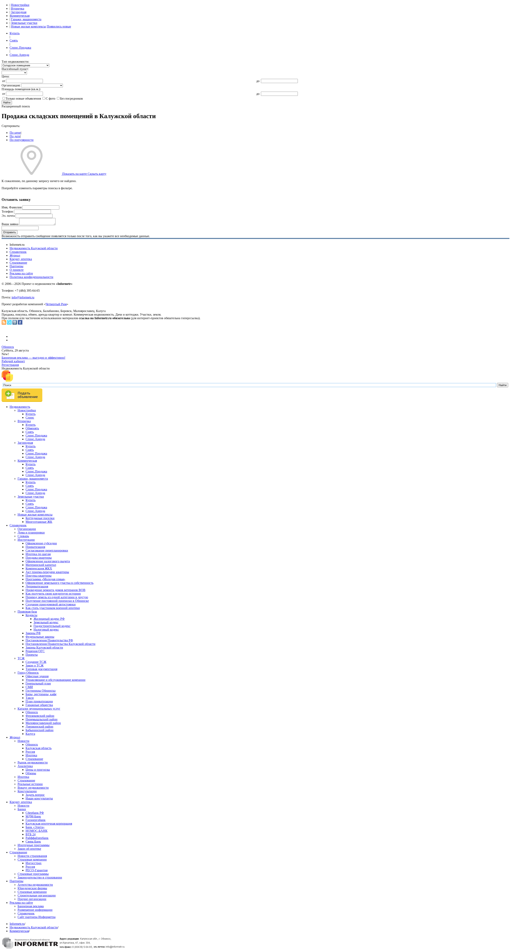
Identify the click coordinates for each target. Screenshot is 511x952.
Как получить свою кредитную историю (53, 593)
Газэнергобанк (36, 820)
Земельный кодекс (46, 622)
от (3, 81)
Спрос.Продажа (20, 47)
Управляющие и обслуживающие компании (55, 680)
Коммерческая (20, 15)
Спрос (30, 417)
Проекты (32, 654)
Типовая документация (41, 669)
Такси (30, 697)
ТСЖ (21, 658)
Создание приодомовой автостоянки (51, 604)
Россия (30, 751)
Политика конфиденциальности (31, 277)
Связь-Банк (33, 841)
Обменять (32, 428)
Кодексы (31, 615)
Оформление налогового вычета (48, 561)
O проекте (17, 269)
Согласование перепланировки (47, 550)
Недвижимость (20, 406)
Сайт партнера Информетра (36, 917)
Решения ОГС (35, 651)
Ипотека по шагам (38, 554)
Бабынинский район (39, 730)
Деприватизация (37, 586)
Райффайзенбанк (37, 838)
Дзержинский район (39, 726)
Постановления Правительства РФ (49, 640)
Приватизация (35, 547)
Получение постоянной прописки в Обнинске (57, 600)
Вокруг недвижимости (33, 787)
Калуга (30, 733)
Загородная (18, 12)
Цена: (5, 76)
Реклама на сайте (21, 273)
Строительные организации (37, 895)
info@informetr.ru (23, 297)
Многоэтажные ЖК (39, 521)
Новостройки (20, 5)
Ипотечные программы (34, 845)
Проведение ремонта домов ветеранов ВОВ (55, 590)
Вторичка (17, 8)
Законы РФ (33, 633)
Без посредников (71, 98)
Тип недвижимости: (15, 61)
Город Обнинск (28, 672)
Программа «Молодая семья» (45, 579)
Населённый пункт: (15, 69)
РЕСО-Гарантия (37, 870)
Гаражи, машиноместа (26, 19)
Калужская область (38, 748)
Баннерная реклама (31, 906)
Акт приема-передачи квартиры (47, 572)
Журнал (15, 255)
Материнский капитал (41, 565)
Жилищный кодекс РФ (49, 618)
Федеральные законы (40, 636)
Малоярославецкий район (43, 723)
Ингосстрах (34, 863)
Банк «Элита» (35, 827)
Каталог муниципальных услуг (39, 708)
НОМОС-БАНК (37, 830)
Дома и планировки (31, 532)
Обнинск (8, 347)
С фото (50, 98)
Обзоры (31, 773)
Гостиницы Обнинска (40, 690)
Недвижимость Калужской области (34, 248)
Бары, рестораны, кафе (41, 694)
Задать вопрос (35, 794)
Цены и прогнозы (38, 769)
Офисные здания (37, 676)
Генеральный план (38, 683)
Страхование (18, 262)
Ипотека (31, 755)
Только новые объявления (23, 98)
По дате (15, 136)
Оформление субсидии (41, 543)
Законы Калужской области (44, 647)
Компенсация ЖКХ (39, 568)
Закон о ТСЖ (35, 665)
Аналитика (25, 766)
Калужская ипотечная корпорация (49, 823)
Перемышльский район (41, 719)
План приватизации (39, 701)
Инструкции (26, 539)
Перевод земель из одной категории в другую (57, 597)
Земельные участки (24, 23)
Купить (15, 33)
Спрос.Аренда (19, 54)
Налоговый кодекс (46, 629)
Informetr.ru (17, 923)
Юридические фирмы (32, 888)
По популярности (22, 140)
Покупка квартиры (38, 575)
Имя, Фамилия (12, 207)
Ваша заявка (10, 224)
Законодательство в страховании (40, 877)
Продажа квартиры (39, 557)
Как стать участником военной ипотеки (53, 608)
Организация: (11, 85)
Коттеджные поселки (40, 518)
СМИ (29, 687)
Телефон (7, 211)
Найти (6, 102)
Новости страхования (32, 856)
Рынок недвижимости (33, 762)
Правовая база (27, 611)
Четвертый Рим (56, 304)
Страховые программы (33, 874)
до (257, 81)
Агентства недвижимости (35, 884)
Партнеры (16, 266)
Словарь (23, 536)
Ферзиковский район (40, 715)
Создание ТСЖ (36, 662)
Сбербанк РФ (35, 812)
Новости (23, 741)
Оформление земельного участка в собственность (59, 582)
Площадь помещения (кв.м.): (21, 89)
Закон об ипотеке (29, 848)
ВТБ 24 (31, 834)
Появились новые (59, 26)
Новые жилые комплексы (28, 26)
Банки (22, 809)
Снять (14, 40)
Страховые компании (32, 859)
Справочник (18, 252)
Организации (27, 529)
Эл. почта (8, 215)
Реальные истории (30, 784)
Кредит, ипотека (21, 259)
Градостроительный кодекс (52, 626)
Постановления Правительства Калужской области (60, 644)
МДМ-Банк (33, 816)
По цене (15, 132)
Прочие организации (32, 899)
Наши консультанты (39, 798)
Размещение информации (35, 909)
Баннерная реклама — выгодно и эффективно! (33, 357)
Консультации (27, 791)
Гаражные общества (39, 705)
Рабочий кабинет (13, 361)
